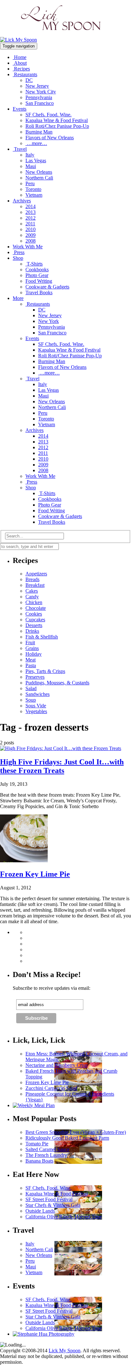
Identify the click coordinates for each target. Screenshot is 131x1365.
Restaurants (25, 74)
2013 (30, 212)
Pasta (30, 665)
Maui (30, 166)
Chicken (33, 602)
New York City (40, 91)
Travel (20, 149)
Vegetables (36, 711)
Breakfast (35, 585)
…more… (36, 143)
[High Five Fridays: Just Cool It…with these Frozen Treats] (60, 748)
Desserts (33, 625)
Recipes (21, 68)
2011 (30, 223)
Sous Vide (35, 705)
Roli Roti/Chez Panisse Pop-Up (57, 126)
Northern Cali (39, 177)
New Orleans (38, 172)
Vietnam (33, 195)
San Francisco (39, 103)
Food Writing (38, 281)
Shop (18, 258)
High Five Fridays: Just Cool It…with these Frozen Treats (62, 766)
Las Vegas (35, 160)
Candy (32, 596)
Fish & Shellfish (41, 636)
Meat (30, 659)
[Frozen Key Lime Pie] (24, 860)
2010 (30, 229)
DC (29, 80)
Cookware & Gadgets (47, 286)
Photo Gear (36, 275)
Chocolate (35, 608)
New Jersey (37, 86)
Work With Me (28, 246)
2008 (30, 241)
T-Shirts (34, 263)
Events (19, 109)
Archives (22, 200)
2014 (30, 206)
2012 (30, 218)
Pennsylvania (38, 97)
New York (48, 321)
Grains (32, 648)
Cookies (33, 614)
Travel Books (38, 292)
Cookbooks (37, 269)
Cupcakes (35, 619)
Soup (30, 700)
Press (18, 252)
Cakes (31, 591)
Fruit (30, 642)
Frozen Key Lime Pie (35, 874)
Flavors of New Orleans (49, 137)
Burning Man (38, 132)
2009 (30, 235)
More (18, 298)
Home (19, 57)
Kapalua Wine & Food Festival (56, 120)
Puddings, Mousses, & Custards (57, 682)
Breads (32, 579)
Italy (29, 154)
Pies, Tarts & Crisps (45, 671)
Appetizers (36, 573)
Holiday (33, 654)
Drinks (32, 631)
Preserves (35, 677)
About (20, 63)
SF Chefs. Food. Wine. (48, 114)
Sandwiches (37, 694)
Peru (30, 183)
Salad (31, 688)
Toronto (33, 189)
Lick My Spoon (64, 1350)
